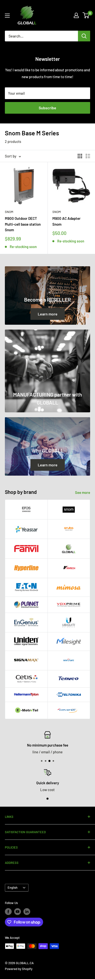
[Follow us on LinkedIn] (26, 911)
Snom (9, 212)
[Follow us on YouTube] (17, 911)
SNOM (56, 212)
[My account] (76, 15)
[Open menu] (7, 16)
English (13, 887)
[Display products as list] (88, 156)
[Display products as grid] (80, 156)
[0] (86, 15)
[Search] (84, 36)
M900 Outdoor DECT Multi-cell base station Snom (23, 224)
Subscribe (47, 107)
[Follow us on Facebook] (8, 911)
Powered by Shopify (18, 969)
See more (82, 492)
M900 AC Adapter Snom (66, 221)
